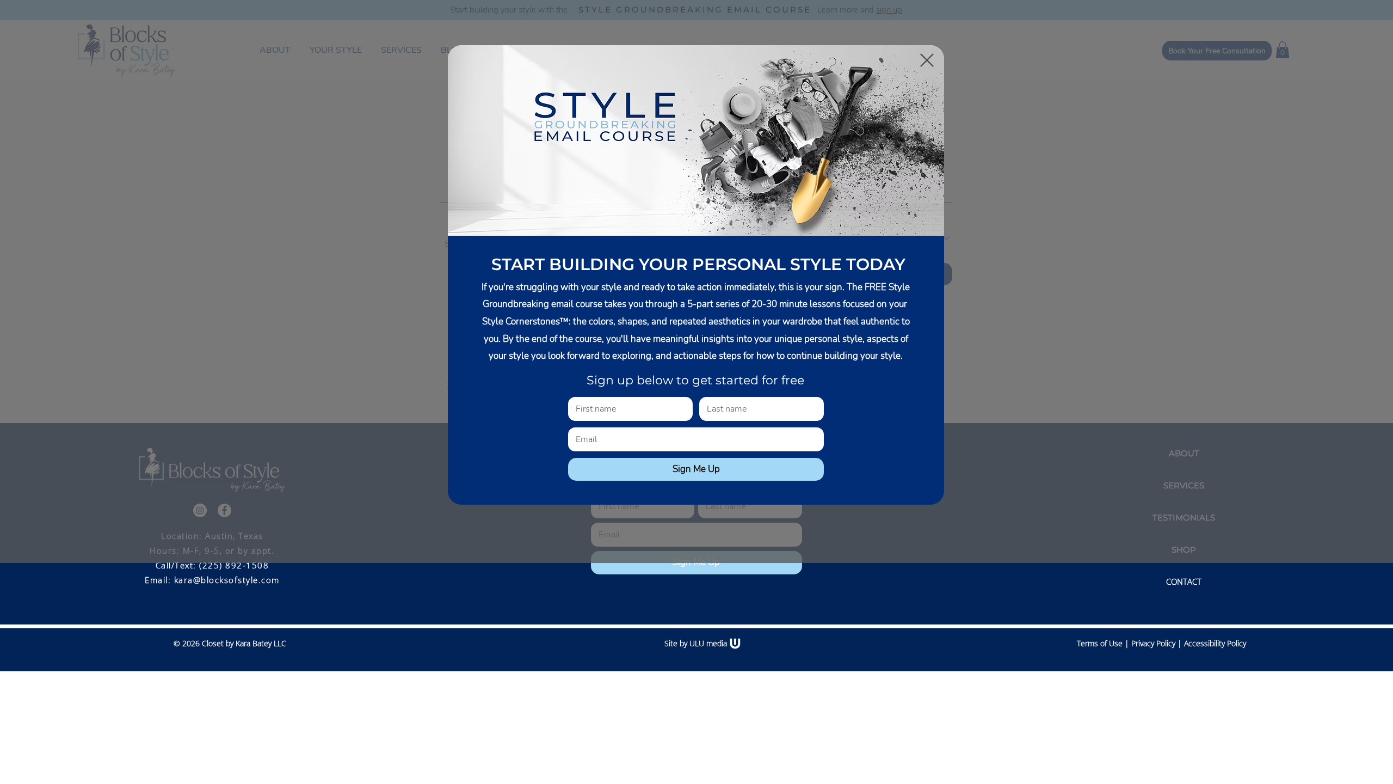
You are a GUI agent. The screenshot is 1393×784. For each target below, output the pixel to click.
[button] (927, 60)
